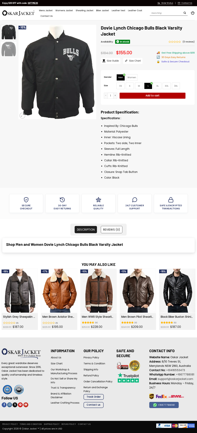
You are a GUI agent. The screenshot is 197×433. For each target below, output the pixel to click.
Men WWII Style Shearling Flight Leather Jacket (98, 316)
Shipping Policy (52, 424)
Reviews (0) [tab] (111, 230)
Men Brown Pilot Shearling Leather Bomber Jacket (137, 316)
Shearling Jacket (84, 10)
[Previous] (24, 71)
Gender (108, 77)
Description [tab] (86, 230)
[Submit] (184, 13)
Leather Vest (118, 10)
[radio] (121, 77)
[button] (193, 13)
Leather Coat (135, 10)
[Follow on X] (14, 404)
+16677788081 (185, 374)
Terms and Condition (31, 424)
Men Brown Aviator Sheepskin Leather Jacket (58, 316)
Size (106, 86)
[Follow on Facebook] (4, 404)
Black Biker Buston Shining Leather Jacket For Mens (177, 316)
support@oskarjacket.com (175, 379)
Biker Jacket (102, 10)
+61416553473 (175, 370)
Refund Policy (69, 424)
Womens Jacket (64, 10)
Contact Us (46, 16)
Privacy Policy (10, 424)
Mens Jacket (46, 10)
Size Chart (135, 60)
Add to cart (153, 95)
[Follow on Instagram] (9, 404)
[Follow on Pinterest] (20, 404)
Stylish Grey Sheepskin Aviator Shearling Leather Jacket (19, 316)
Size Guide (112, 60)
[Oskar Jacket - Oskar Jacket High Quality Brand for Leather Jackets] (18, 13)
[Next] (91, 71)
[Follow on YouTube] (25, 404)
